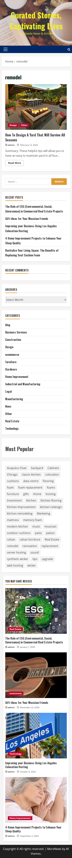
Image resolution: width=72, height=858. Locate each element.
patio (38, 533)
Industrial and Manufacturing (22, 384)
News (8, 406)
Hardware (11, 369)
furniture (10, 362)
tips (35, 559)
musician (50, 526)
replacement (49, 546)
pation (50, 533)
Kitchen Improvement (21, 507)
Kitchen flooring (51, 500)
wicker (31, 565)
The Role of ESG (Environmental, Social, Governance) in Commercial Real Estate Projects (34, 640)
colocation (52, 474)
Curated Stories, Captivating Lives (36, 20)
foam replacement (30, 487)
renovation (30, 546)
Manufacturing (14, 399)
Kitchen (31, 500)
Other (24, 125)
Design (13, 125)
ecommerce (12, 354)
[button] (5, 49)
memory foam (32, 520)
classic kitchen (31, 474)
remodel (12, 546)
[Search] (69, 49)
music (36, 526)
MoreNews (54, 849)
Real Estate (12, 421)
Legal (8, 391)
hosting (51, 494)
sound (34, 552)
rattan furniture (30, 539)
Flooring (48, 481)
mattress (13, 520)
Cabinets (53, 468)
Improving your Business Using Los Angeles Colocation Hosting (31, 765)
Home (37, 494)
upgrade (47, 559)
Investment (14, 500)
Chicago (12, 474)
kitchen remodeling (20, 513)
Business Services (16, 332)
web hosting (15, 565)
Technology (12, 428)
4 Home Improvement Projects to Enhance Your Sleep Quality (33, 829)
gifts (26, 494)
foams (51, 487)
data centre (30, 481)
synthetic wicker (17, 559)
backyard (37, 468)
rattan (11, 539)
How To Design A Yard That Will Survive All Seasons (36, 107)
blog (7, 325)
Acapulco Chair (17, 468)
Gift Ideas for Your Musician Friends (26, 219)
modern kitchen (17, 526)
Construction (13, 340)
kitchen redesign (51, 507)
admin (11, 144)
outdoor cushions (19, 533)
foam (10, 487)
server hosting (16, 552)
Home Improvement (16, 377)
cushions (13, 481)
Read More (16, 163)
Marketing (43, 513)
